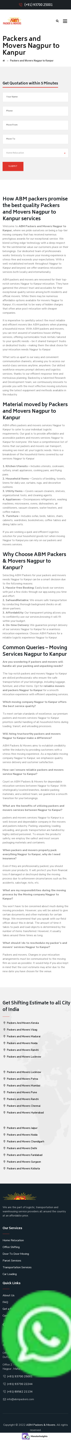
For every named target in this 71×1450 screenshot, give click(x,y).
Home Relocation (13, 1240)
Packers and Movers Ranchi (22, 1050)
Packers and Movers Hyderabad (25, 1112)
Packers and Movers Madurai (23, 1036)
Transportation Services (17, 1267)
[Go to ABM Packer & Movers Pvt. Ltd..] (4, 60)
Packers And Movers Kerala (22, 1023)
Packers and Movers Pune (21, 1092)
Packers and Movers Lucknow (23, 1056)
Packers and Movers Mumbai (23, 1085)
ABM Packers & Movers (40, 1425)
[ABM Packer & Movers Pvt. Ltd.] (12, 21)
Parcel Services (12, 1261)
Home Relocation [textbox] (15, 153)
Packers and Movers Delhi (21, 1148)
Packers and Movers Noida (22, 1043)
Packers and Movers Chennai (23, 1106)
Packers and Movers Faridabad (24, 1155)
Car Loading (10, 1274)
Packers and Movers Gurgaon (23, 1161)
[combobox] (35, 153)
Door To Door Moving (16, 1254)
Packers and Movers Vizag (21, 1029)
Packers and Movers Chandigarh (25, 1141)
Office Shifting (11, 1247)
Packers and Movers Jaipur (21, 1128)
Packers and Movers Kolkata (23, 1168)
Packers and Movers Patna (22, 1079)
